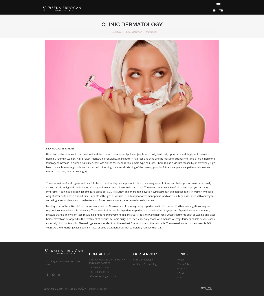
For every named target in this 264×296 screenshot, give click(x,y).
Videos (181, 259)
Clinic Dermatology (133, 31)
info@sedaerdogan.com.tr (102, 276)
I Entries (181, 273)
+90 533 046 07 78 (99, 271)
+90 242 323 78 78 (99, 267)
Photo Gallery (184, 264)
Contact (181, 277)
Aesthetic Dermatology (145, 264)
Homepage (116, 31)
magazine (182, 268)
